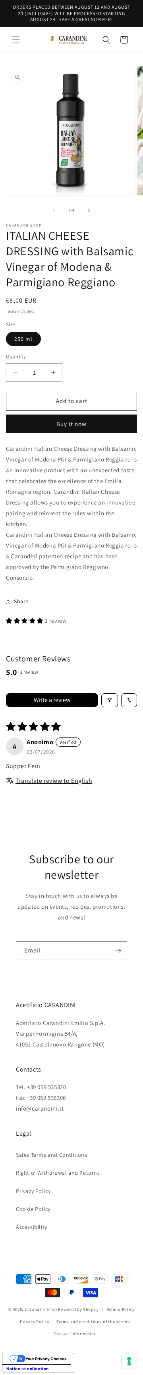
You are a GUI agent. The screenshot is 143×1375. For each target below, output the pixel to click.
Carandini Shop (41, 1309)
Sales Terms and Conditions (51, 1154)
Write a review (52, 700)
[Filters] (109, 700)
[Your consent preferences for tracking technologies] (129, 1361)
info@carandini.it (40, 1108)
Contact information (75, 1333)
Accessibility (31, 1226)
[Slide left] (54, 210)
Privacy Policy (33, 1191)
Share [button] (21, 601)
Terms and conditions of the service (93, 1321)
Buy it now (71, 424)
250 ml (23, 338)
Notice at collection (27, 1368)
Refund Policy (120, 1309)
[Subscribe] (118, 950)
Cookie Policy (33, 1209)
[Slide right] (89, 210)
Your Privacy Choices (46, 1358)
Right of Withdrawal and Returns (58, 1172)
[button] (16, 40)
